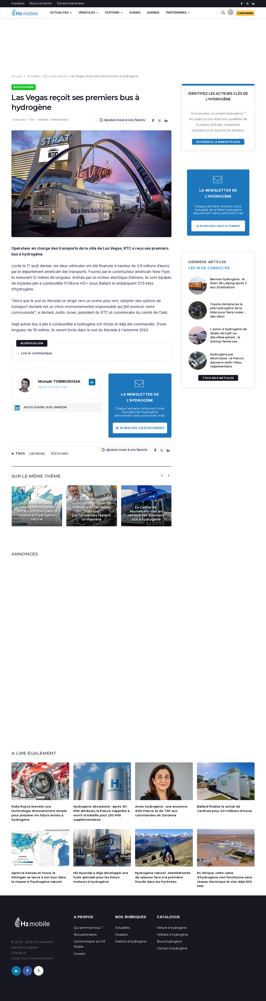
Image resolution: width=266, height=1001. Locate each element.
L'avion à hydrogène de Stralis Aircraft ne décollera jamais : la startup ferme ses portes (228, 337)
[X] (159, 120)
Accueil (17, 76)
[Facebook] (153, 120)
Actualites (59, 12)
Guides (134, 12)
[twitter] (247, 3)
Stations (112, 12)
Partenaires (176, 12)
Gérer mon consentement (32, 958)
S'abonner (245, 13)
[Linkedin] (166, 120)
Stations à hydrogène (131, 941)
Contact (79, 954)
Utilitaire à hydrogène (172, 934)
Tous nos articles (218, 378)
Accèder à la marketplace (218, 141)
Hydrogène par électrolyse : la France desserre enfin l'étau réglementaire (227, 360)
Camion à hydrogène (172, 948)
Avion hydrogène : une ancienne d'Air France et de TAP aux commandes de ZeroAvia (161, 810)
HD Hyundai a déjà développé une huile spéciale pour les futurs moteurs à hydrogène (100, 877)
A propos (17, 3)
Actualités (122, 928)
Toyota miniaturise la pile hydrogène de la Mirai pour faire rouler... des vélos (227, 310)
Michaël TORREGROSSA (53, 119)
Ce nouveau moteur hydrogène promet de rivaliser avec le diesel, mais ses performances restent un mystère (91, 509)
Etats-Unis (59, 453)
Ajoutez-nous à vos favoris (124, 120)
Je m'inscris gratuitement (140, 428)
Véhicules (87, 12)
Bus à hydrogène (169, 941)
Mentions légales (24, 947)
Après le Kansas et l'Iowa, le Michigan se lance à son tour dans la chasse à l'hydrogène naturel (37, 511)
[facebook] (241, 3)
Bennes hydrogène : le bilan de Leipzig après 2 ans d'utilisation (228, 283)
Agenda (153, 12)
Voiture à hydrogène (172, 928)
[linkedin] (253, 3)
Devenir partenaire (70, 3)
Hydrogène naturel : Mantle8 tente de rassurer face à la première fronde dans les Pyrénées (163, 877)
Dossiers (121, 934)
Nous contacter (40, 3)
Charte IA (18, 953)
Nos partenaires (85, 934)
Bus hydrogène (55, 76)
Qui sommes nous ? (88, 928)
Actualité (33, 76)
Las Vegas (37, 453)
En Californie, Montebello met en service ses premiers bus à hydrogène (146, 513)
